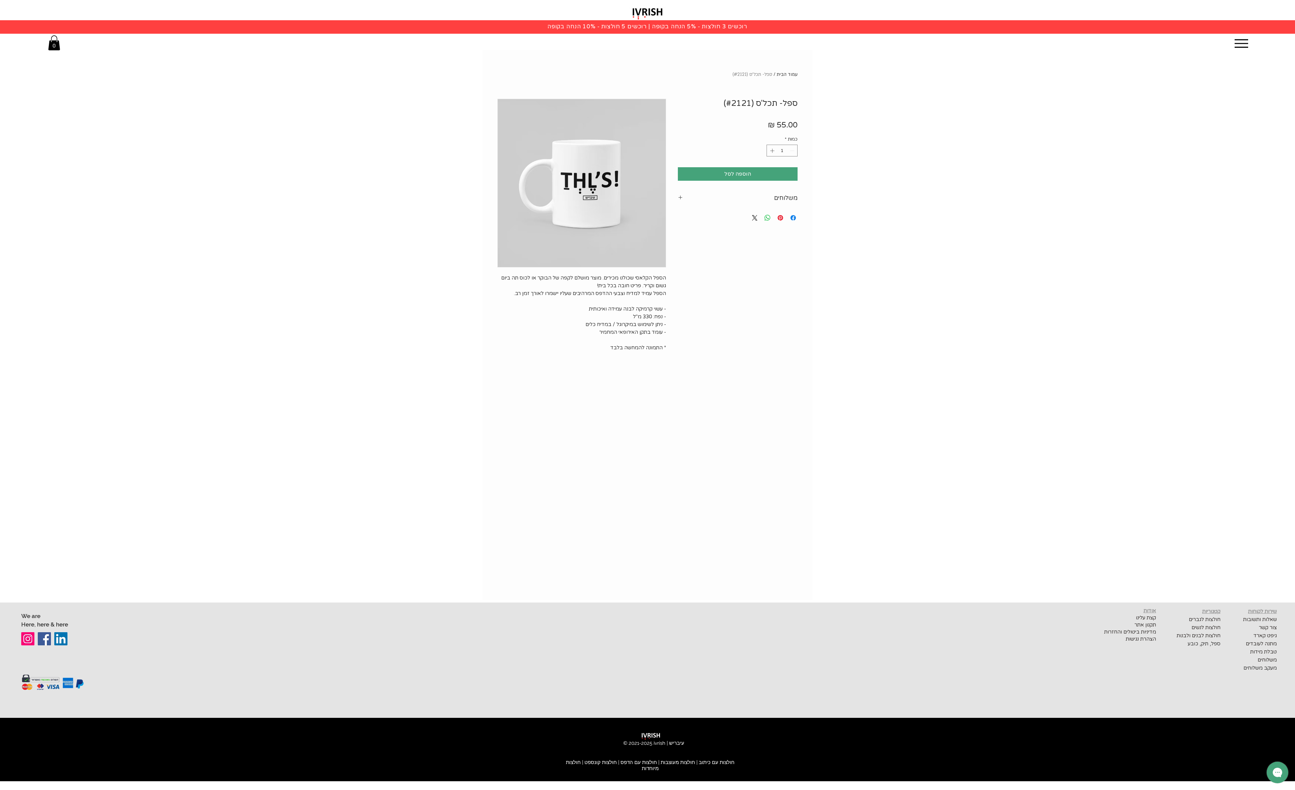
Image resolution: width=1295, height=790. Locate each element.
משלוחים (1267, 660)
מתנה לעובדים (1261, 644)
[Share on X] (755, 218)
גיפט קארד (1265, 636)
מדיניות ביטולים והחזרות (1129, 632)
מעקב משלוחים (1260, 668)
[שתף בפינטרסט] (780, 218)
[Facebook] (44, 638)
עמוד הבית (787, 74)
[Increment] (772, 150)
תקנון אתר (1145, 625)
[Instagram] (27, 638)
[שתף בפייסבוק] (793, 218)
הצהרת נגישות (1141, 639)
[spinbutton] (782, 150)
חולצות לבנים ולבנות (1198, 636)
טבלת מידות (1263, 652)
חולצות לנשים (1205, 627)
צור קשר (1268, 627)
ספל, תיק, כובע (1204, 644)
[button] (54, 42)
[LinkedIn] (60, 638)
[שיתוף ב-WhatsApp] (768, 218)
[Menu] (1241, 43)
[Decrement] (793, 150)
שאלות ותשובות (1260, 619)
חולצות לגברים (1204, 619)
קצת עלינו (1146, 618)
